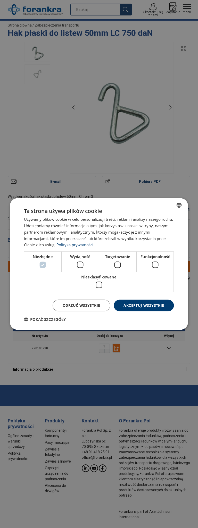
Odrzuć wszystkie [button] (81, 305)
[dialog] (99, 264)
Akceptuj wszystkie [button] (143, 305)
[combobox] (179, 205)
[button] (45, 319)
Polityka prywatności (74, 244)
